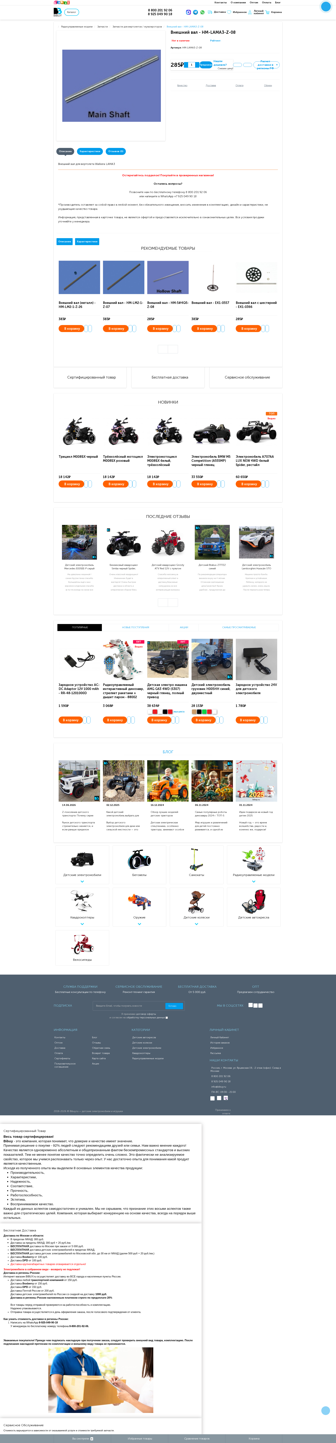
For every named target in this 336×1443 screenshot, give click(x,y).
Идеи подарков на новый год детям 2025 (256, 814)
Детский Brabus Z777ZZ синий (212, 567)
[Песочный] (194, 711)
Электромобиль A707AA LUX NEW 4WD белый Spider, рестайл (255, 461)
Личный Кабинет (219, 1037)
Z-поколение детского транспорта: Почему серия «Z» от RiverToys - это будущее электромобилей (77, 814)
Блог (278, 2)
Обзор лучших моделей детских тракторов (164, 814)
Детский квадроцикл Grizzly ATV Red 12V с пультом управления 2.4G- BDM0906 (168, 567)
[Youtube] (260, 1005)
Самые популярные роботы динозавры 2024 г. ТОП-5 (211, 814)
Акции (95, 1063)
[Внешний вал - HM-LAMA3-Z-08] (111, 86)
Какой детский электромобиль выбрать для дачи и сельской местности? (123, 814)
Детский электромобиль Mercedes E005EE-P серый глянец (79, 567)
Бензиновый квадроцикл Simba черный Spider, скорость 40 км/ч (124, 567)
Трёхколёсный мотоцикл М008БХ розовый (123, 459)
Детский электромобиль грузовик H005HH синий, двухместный (210, 689)
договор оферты (146, 1014)
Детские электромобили (146, 1047)
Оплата (266, 2)
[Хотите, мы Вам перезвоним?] (325, 6)
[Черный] (165, 711)
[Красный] (209, 711)
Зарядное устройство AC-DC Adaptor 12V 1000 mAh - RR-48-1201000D (79, 689)
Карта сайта (99, 1058)
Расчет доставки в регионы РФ (267, 64)
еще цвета (179, 712)
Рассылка (215, 1053)
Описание (65, 151)
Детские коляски (142, 1042)
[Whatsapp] (203, 12)
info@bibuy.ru (218, 1086)
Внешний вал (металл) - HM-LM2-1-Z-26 (77, 305)
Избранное (240, 12)
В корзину (72, 329)
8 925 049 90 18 (220, 1081)
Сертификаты (62, 1058)
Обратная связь (101, 1047)
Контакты (221, 2)
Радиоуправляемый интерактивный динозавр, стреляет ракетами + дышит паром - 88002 (123, 691)
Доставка (220, 11)
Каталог (71, 12)
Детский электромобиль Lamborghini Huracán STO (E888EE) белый (256, 567)
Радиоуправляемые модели (148, 1058)
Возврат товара (101, 1053)
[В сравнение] (247, 65)
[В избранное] (237, 65)
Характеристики (90, 151)
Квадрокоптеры (141, 1053)
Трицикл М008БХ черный (78, 457)
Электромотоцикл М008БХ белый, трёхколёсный (162, 461)
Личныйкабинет (259, 12)
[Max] (189, 12)
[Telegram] (196, 12)
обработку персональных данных (145, 1017)
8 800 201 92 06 (220, 1076)
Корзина (276, 12)
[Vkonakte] (250, 1005)
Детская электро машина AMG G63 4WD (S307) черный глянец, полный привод (167, 691)
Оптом (254, 2)
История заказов (220, 1042)
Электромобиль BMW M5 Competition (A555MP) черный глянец (210, 461)
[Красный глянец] (155, 711)
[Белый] (150, 711)
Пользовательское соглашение (65, 1065)
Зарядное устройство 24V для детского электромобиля (256, 689)
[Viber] (226, 1098)
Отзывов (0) (115, 151)
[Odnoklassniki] (255, 1005)
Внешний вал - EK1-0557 (210, 303)
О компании (238, 2)
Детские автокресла (144, 1037)
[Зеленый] (204, 711)
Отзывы (96, 1042)
